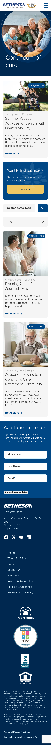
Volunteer (13, 575)
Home (11, 553)
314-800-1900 (11, 529)
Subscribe (25, 189)
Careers (12, 564)
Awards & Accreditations (22, 581)
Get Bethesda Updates (16, 492)
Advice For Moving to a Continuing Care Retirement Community (23, 379)
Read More (12, 153)
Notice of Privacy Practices (17, 732)
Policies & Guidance (19, 587)
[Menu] (46, 5)
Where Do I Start (17, 558)
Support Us (14, 570)
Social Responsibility (20, 592)
